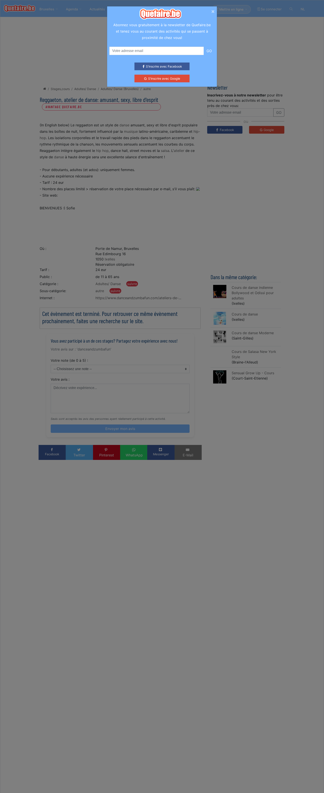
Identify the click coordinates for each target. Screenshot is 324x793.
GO (209, 51)
